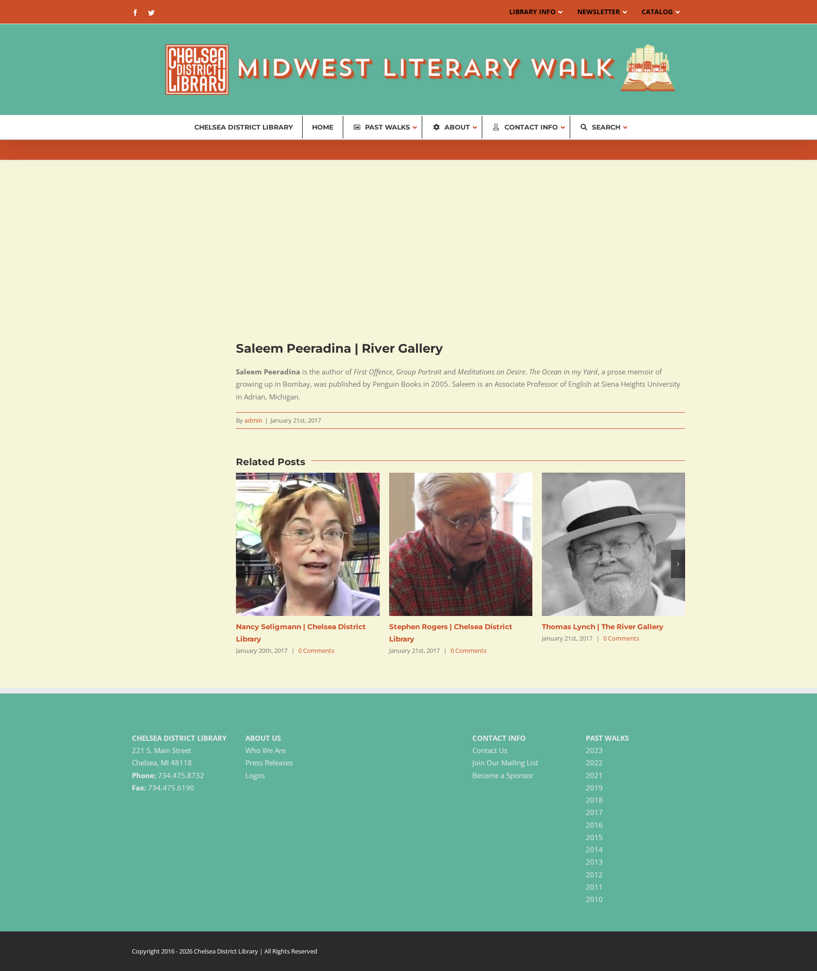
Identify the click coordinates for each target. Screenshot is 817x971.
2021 (594, 775)
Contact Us (489, 750)
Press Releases (269, 762)
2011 (594, 887)
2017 (594, 812)
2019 (594, 787)
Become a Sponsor (502, 775)
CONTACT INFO (499, 738)
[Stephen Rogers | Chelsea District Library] (460, 477)
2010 (594, 899)
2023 (594, 750)
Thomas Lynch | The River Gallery (602, 626)
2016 (594, 825)
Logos (255, 775)
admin (253, 420)
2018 (594, 800)
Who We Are (265, 750)
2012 (594, 874)
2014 (594, 849)
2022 (594, 762)
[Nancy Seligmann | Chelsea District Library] (307, 477)
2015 (594, 837)
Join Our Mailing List (505, 762)
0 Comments (316, 650)
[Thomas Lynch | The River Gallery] (613, 477)
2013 (594, 862)
